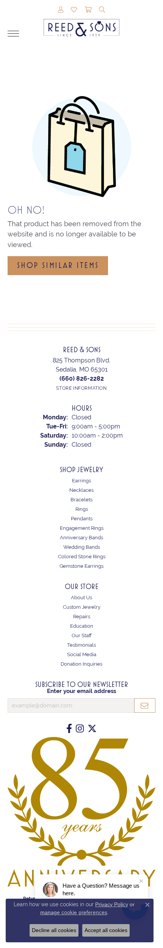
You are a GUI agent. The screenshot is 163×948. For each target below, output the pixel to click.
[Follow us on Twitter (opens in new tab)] (92, 728)
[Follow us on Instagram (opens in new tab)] (80, 728)
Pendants (81, 518)
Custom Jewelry (81, 607)
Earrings (81, 480)
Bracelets (81, 499)
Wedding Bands (81, 547)
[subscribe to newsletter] (144, 705)
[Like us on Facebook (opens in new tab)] (69, 728)
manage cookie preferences (73, 912)
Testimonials (81, 645)
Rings (81, 509)
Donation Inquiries (81, 664)
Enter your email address (81, 691)
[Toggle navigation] (13, 33)
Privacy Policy (111, 904)
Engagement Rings (81, 528)
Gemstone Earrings (81, 566)
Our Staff (82, 635)
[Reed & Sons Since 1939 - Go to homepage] (81, 22)
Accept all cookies (106, 930)
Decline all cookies (54, 930)
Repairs (81, 616)
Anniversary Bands (81, 537)
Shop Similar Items (58, 265)
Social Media (81, 654)
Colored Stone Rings (81, 556)
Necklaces (81, 490)
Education (81, 626)
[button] (60, 10)
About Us (81, 597)
